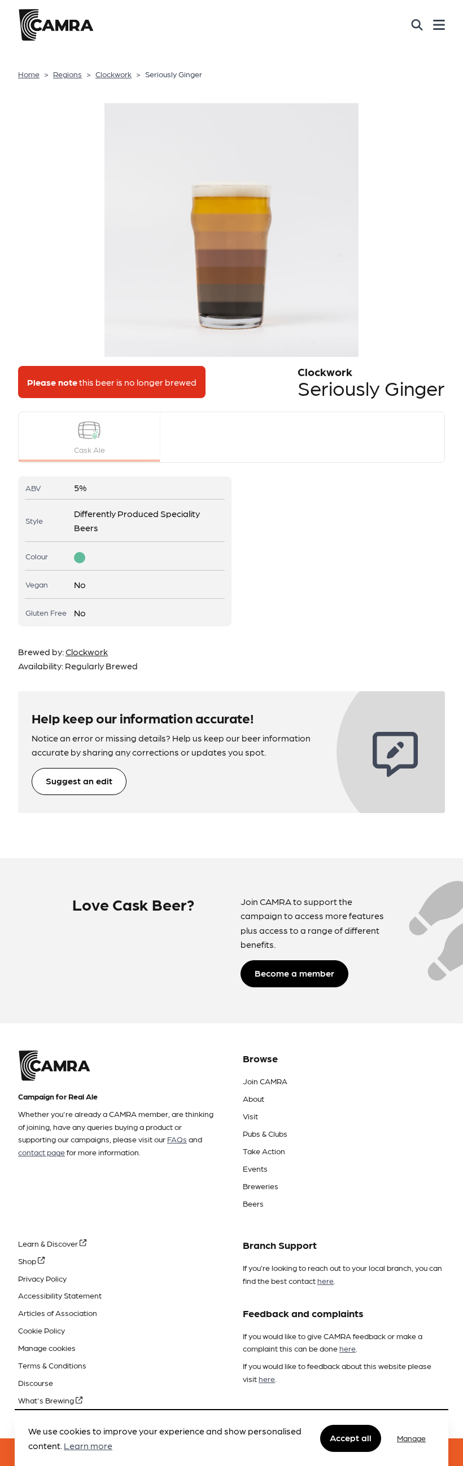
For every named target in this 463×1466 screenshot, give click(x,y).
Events (255, 1168)
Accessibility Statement (60, 1295)
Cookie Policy (41, 1330)
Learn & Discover (49, 1243)
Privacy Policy (42, 1278)
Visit (250, 1115)
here (325, 1280)
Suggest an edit (79, 780)
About (253, 1098)
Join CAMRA (265, 1080)
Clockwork (113, 73)
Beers (253, 1203)
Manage (411, 1437)
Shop (28, 1260)
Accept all (351, 1437)
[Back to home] (56, 25)
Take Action (264, 1150)
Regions (67, 73)
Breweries (260, 1185)
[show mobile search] (417, 25)
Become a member (294, 973)
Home (29, 73)
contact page (41, 1151)
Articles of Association (57, 1312)
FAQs (177, 1138)
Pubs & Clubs (265, 1133)
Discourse (35, 1382)
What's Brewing (47, 1400)
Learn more (88, 1445)
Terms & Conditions (52, 1365)
